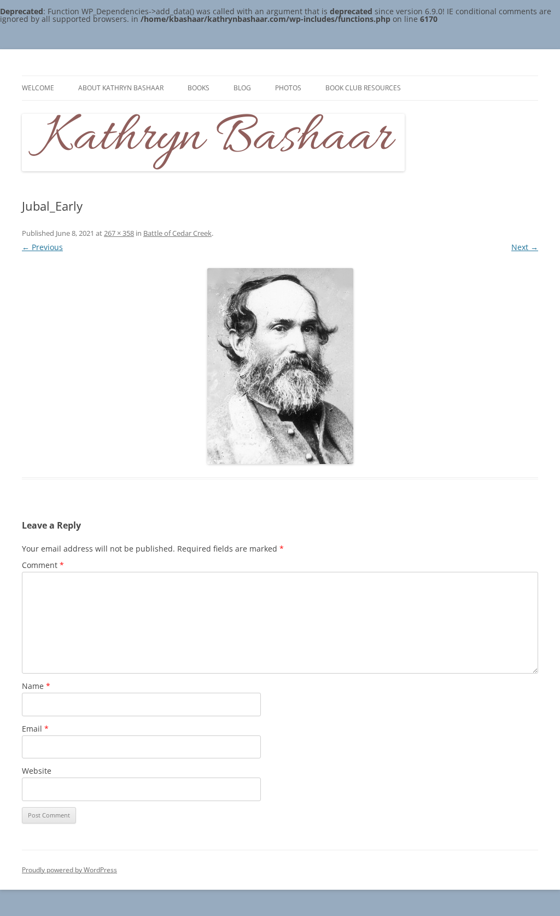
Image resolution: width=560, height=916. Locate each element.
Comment (43, 565)
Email (35, 728)
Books (198, 87)
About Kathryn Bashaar (121, 87)
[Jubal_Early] (280, 366)
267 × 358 (119, 233)
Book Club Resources (363, 87)
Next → (524, 247)
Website (36, 771)
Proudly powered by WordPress (69, 869)
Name (36, 686)
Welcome (38, 87)
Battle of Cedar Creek (177, 233)
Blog (242, 87)
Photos (288, 87)
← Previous (42, 247)
